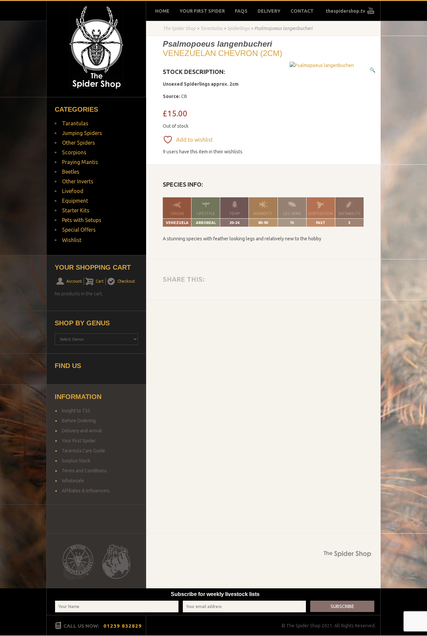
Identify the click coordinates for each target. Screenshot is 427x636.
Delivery (269, 11)
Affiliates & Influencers (86, 490)
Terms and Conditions (84, 470)
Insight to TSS (76, 410)
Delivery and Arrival (82, 430)
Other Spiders (78, 143)
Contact (302, 11)
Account (74, 281)
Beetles (70, 172)
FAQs (241, 11)
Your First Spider (202, 11)
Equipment (75, 201)
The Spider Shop (179, 28)
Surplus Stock (76, 460)
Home (162, 11)
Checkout (126, 281)
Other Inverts (77, 181)
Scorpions (74, 152)
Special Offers (79, 230)
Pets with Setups (81, 220)
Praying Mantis (80, 162)
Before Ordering (79, 420)
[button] (372, 70)
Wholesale (73, 480)
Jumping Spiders (82, 133)
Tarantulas (211, 28)
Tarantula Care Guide (83, 450)
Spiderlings (238, 28)
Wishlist (71, 240)
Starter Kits (75, 210)
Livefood (72, 191)
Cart (100, 281)
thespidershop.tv (345, 11)
